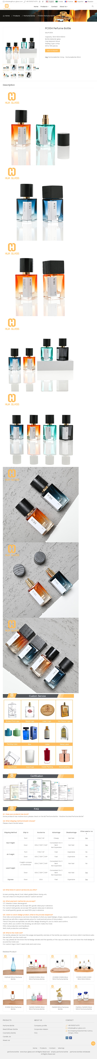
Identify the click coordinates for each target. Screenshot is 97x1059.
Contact (54, 6)
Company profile (40, 1026)
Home (36, 6)
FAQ (35, 1033)
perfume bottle (13, 1052)
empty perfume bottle (59, 1052)
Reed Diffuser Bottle (10, 1029)
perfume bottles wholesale (80, 1052)
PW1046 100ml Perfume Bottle (13, 978)
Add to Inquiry (52, 50)
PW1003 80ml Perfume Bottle (60, 1008)
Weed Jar (6, 1040)
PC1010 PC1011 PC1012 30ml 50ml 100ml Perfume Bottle (83, 978)
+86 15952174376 (32, 1)
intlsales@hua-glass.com (14, 1)
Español (80, 1)
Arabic (60, 1)
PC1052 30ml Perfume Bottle (13, 1008)
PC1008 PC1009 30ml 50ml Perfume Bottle (60, 978)
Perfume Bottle (29, 16)
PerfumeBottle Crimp (56, 57)
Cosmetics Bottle (9, 1033)
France (70, 1)
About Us (63, 6)
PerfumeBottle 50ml (73, 57)
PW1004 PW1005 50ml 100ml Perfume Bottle (84, 1008)
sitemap (61, 1048)
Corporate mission (41, 1029)
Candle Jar (7, 1037)
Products (44, 6)
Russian (90, 1)
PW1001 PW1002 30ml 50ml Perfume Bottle (37, 1008)
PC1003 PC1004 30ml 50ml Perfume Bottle (37, 978)
